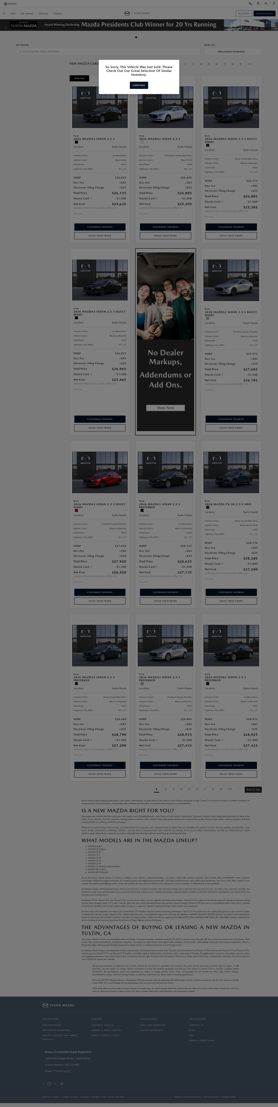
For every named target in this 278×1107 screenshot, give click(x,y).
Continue (139, 85)
